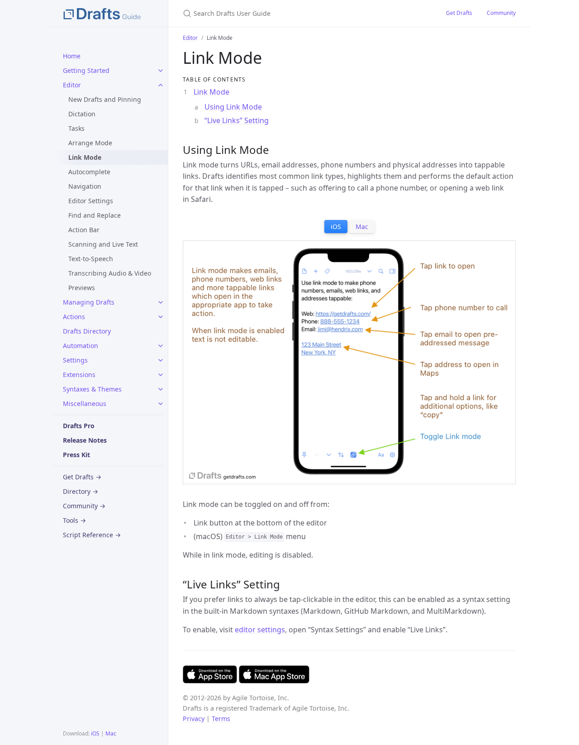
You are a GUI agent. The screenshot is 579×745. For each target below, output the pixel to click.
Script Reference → (92, 534)
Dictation (81, 114)
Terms (221, 718)
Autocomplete (89, 171)
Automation (80, 345)
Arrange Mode (90, 142)
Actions (74, 316)
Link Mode (211, 92)
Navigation (84, 186)
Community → (84, 505)
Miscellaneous (84, 403)
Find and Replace (94, 215)
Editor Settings (90, 200)
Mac (110, 733)
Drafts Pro (79, 425)
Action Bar (84, 229)
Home (72, 56)
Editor (72, 85)
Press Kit (76, 454)
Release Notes (85, 440)
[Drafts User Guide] (108, 13)
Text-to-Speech (90, 258)
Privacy (193, 718)
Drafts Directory (87, 331)
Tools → (74, 520)
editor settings (260, 630)
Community (501, 13)
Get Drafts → (82, 477)
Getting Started (86, 70)
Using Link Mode (233, 107)
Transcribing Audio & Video (109, 273)
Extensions (79, 374)
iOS (95, 733)
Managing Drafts (88, 302)
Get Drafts (459, 13)
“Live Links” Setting (236, 120)
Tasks (76, 128)
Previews (81, 287)
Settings (75, 360)
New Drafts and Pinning (104, 99)
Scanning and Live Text (103, 244)
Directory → (80, 491)
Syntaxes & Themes (92, 389)
